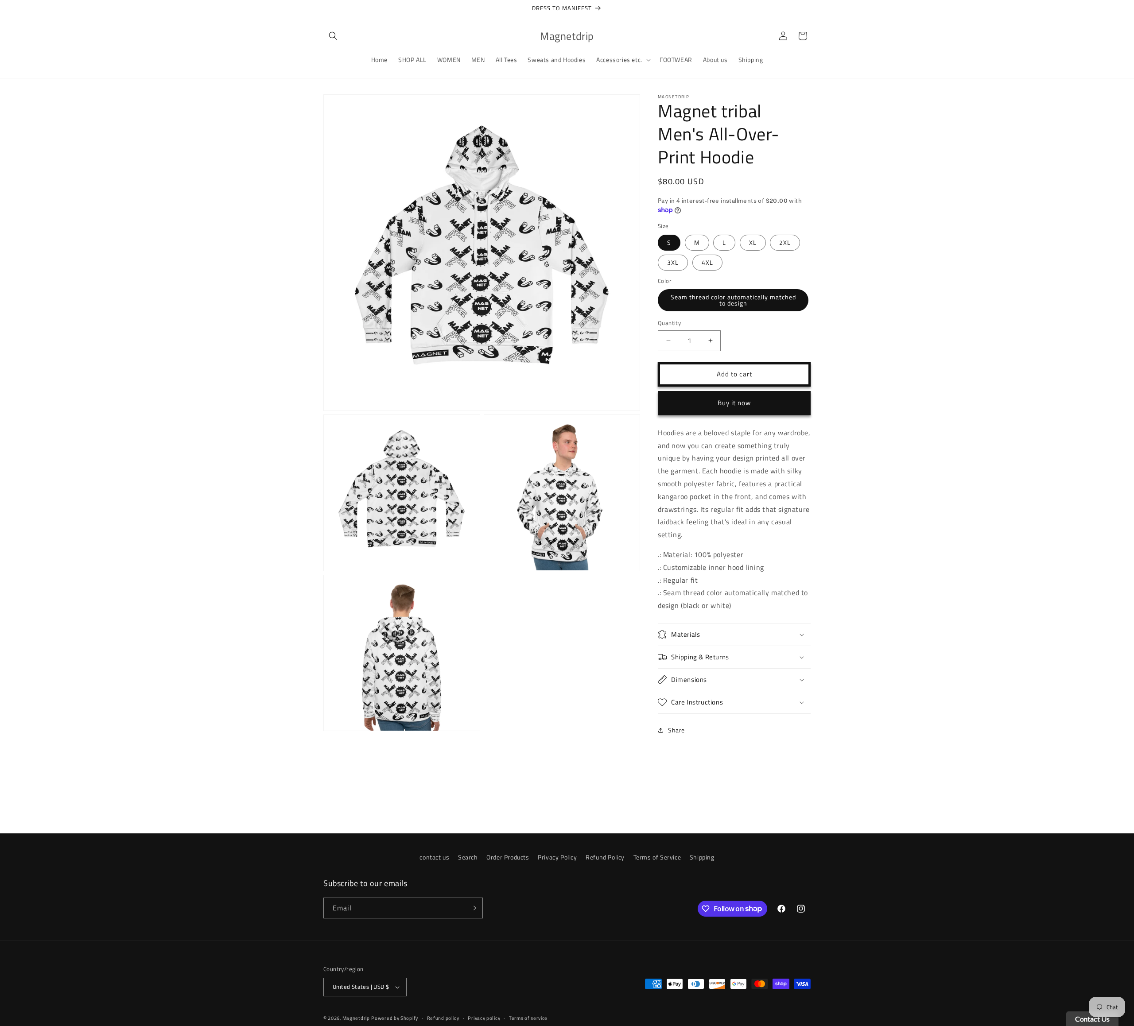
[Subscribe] (472, 908)
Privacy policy (484, 1018)
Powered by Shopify (394, 1018)
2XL (785, 242)
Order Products (507, 857)
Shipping (702, 857)
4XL (707, 262)
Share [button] (676, 730)
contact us (434, 857)
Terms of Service (657, 857)
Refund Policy (605, 857)
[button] (333, 36)
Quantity (669, 323)
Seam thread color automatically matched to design (733, 300)
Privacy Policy (557, 857)
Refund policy (443, 1018)
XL (753, 242)
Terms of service (528, 1018)
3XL (673, 262)
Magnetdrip (356, 1018)
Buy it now (734, 403)
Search (468, 857)
